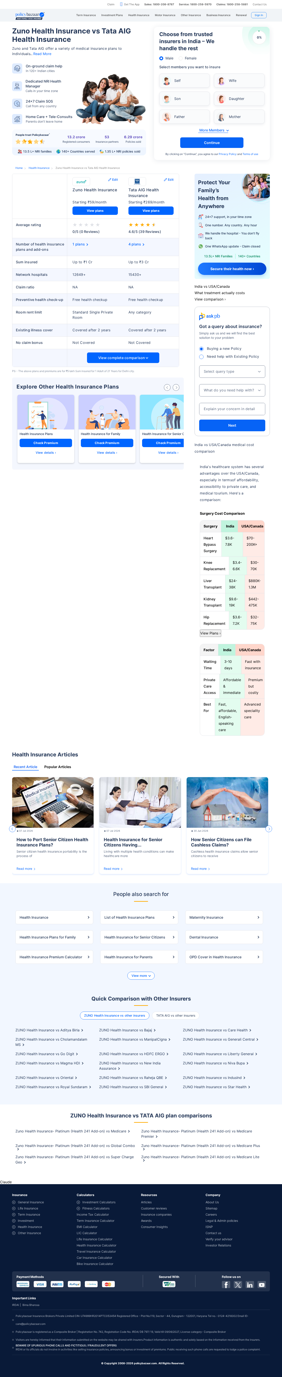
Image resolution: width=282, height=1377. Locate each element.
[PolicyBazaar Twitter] (238, 1284)
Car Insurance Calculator (94, 1257)
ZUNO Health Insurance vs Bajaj (125, 1030)
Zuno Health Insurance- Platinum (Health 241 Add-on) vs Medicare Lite (200, 1157)
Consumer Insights (154, 1227)
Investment (26, 1220)
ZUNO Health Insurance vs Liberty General (218, 1054)
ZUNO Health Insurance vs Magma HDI (47, 1063)
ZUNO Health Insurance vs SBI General (131, 1087)
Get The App (131, 4)
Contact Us (260, 4)
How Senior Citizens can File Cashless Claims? (221, 842)
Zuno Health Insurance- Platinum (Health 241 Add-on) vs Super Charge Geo (74, 1159)
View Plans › (210, 633)
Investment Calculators (98, 1202)
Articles (146, 1202)
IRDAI (15, 1305)
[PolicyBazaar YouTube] (262, 1284)
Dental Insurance (203, 937)
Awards (146, 1220)
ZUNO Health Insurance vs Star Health (215, 1087)
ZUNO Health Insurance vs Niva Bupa (214, 1063)
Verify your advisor (219, 1239)
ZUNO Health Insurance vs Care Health (215, 1030)
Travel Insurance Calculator (96, 1251)
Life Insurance (28, 1208)
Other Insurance (29, 1233)
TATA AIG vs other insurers (175, 1015)
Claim (110, 4)
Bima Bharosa (30, 1305)
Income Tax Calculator (93, 1214)
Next (232, 425)
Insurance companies (156, 1214)
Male (169, 58)
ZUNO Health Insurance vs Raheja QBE (131, 1077)
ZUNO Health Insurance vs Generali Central (219, 1039)
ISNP (209, 1227)
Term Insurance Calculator (95, 1220)
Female (191, 58)
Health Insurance (39, 168)
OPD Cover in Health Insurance (215, 957)
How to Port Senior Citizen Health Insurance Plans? (52, 842)
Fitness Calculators (95, 1208)
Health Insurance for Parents (128, 957)
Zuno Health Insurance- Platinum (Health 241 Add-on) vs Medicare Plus (200, 1145)
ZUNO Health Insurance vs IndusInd (212, 1077)
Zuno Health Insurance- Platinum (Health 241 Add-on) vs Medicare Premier (196, 1134)
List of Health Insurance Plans (129, 917)
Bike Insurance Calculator (95, 1264)
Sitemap (211, 1208)
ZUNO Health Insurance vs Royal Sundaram (51, 1087)
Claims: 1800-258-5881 (232, 4)
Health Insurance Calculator (96, 1245)
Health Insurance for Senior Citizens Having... (133, 842)
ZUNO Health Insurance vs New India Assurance (130, 1066)
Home (19, 168)
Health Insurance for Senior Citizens (168, 434)
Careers (211, 1214)
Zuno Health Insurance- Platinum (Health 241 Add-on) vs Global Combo (75, 1145)
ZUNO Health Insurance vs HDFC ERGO (132, 1054)
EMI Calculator (87, 1227)
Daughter (236, 98)
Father (179, 116)
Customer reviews (154, 1208)
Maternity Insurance (206, 917)
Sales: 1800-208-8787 (159, 4)
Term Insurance (29, 1214)
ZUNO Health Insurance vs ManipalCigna (133, 1039)
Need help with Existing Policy (233, 356)
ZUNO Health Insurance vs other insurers (114, 1015)
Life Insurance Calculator (94, 1239)
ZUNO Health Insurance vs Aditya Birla (47, 1030)
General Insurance (31, 1202)
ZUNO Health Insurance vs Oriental (44, 1077)
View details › (46, 452)
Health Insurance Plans (36, 434)
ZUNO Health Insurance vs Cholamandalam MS (51, 1042)
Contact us (213, 1233)
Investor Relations (218, 1245)
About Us (212, 1202)
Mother (235, 116)
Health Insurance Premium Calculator (51, 957)
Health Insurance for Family (100, 434)
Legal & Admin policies (222, 1220)
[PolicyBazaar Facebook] (226, 1284)
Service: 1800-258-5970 (195, 4)
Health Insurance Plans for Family (48, 937)
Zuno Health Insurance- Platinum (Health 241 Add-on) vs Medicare (70, 1131)
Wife (232, 80)
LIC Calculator (87, 1233)
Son (177, 98)
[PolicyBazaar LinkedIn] (250, 1284)
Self (177, 80)
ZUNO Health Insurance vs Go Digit (44, 1054)
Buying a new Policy (224, 348)
